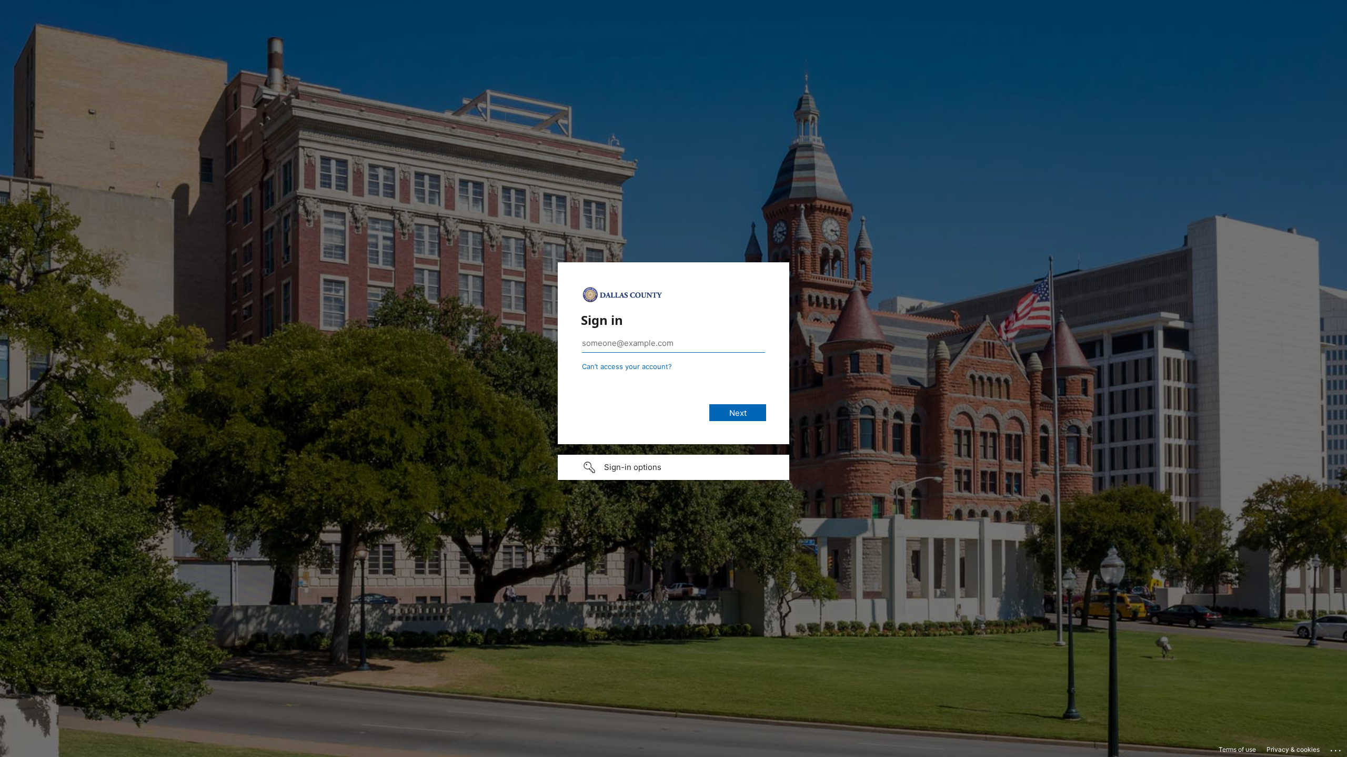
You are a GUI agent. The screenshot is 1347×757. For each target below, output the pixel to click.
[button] (673, 467)
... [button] (1336, 748)
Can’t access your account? (627, 366)
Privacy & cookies (1293, 749)
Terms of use (1237, 749)
